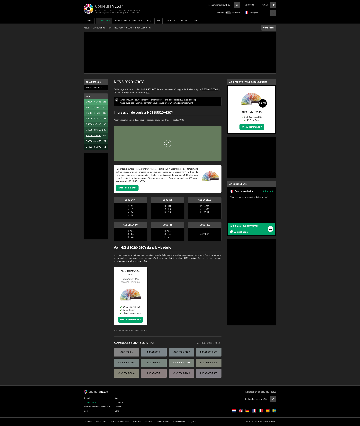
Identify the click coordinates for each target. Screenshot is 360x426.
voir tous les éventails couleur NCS (129, 330)
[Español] (268, 410)
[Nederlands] (234, 410)
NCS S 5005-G (154, 363)
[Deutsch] (247, 410)
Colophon (88, 422)
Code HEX (205, 224)
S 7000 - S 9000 (96, 147)
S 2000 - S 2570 (96, 119)
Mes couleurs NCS (94, 87)
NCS (88, 96)
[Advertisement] (180, 53)
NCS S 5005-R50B (208, 373)
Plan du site (101, 422)
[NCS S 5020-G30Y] (167, 143)
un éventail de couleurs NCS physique (179, 175)
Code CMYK (130, 199)
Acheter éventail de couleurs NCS (248, 82)
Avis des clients (238, 184)
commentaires (251, 226)
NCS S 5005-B (153, 352)
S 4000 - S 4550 (96, 130)
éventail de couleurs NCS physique (181, 258)
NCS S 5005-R (153, 373)
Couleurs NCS (93, 82)
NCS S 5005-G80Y (126, 373)
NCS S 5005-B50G (208, 352)
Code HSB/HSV (130, 224)
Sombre (220, 13)
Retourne (137, 422)
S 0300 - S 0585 (96, 102)
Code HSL (167, 224)
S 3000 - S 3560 (96, 124)
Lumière (236, 13)
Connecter (268, 28)
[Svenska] (274, 410)
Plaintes (148, 422)
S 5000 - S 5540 (96, 135)
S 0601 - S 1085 (96, 107)
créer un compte (172, 103)
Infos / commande (127, 188)
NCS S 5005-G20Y (181, 363)
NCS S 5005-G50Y (208, 363)
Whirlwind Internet (268, 422)
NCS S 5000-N (126, 352)
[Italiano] (261, 410)
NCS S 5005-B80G (126, 363)
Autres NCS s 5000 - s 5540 (134, 343)
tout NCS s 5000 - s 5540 (208, 343)
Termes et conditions (119, 422)
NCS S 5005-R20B (181, 373)
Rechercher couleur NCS (260, 391)
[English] (241, 410)
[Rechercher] (237, 5)
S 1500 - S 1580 (96, 113)
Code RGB (168, 199)
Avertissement (179, 422)
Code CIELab (204, 199)
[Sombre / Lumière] (228, 12)
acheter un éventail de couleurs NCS (130, 261)
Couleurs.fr (98, 391)
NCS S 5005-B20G (181, 352)
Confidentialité (162, 422)
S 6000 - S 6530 (96, 141)
